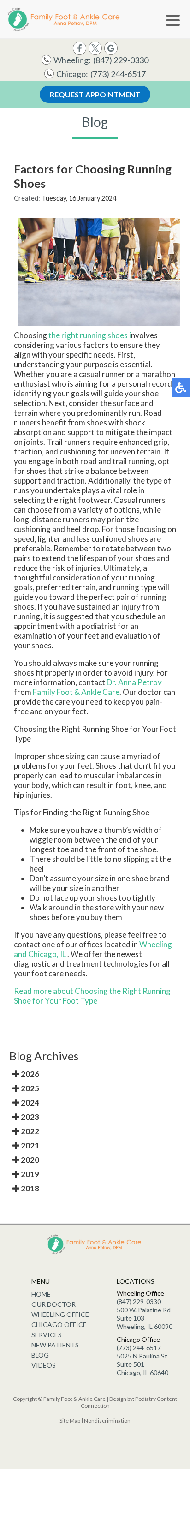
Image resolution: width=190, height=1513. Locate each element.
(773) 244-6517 (118, 74)
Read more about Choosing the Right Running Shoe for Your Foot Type (92, 995)
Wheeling (155, 944)
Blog (40, 1355)
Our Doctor (53, 1304)
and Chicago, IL (40, 954)
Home (41, 1294)
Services (46, 1335)
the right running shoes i (89, 335)
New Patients (55, 1345)
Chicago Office (59, 1324)
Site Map (69, 1420)
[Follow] (95, 47)
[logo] (64, 19)
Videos (43, 1365)
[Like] (79, 47)
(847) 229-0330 (120, 60)
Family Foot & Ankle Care (76, 692)
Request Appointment (95, 94)
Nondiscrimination (107, 1420)
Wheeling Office (60, 1314)
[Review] (111, 47)
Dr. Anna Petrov (134, 682)
